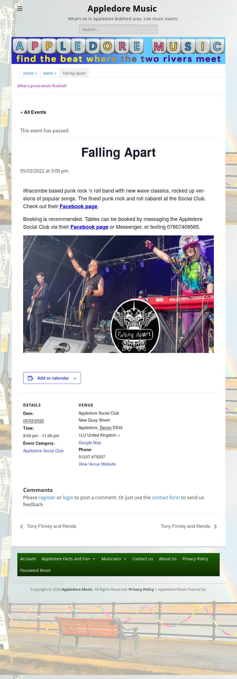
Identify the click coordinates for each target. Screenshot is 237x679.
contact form (166, 497)
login (68, 497)
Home (30, 73)
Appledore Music (122, 8)
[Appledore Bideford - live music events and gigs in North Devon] (118, 62)
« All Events (33, 112)
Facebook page (78, 206)
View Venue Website (97, 464)
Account (28, 558)
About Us (168, 558)
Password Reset (35, 570)
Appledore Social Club (43, 450)
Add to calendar (53, 378)
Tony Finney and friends (51, 526)
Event (49, 73)
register (46, 497)
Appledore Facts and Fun (66, 558)
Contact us (143, 558)
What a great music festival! (41, 86)
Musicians (111, 558)
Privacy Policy (195, 558)
